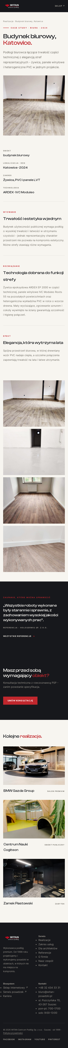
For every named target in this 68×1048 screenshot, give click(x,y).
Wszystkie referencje (19, 636)
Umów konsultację (20, 700)
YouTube (39, 1039)
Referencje (44, 952)
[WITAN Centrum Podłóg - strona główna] (12, 6)
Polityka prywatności (13, 1033)
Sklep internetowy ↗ (15, 987)
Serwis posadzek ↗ (15, 991)
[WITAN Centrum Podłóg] (12, 938)
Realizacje (8, 21)
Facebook (9, 1039)
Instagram (24, 1039)
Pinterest (54, 1039)
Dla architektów (47, 948)
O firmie (43, 956)
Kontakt (43, 965)
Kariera (7, 996)
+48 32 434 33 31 (49, 987)
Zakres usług (46, 944)
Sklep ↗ (60, 6)
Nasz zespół (45, 960)
